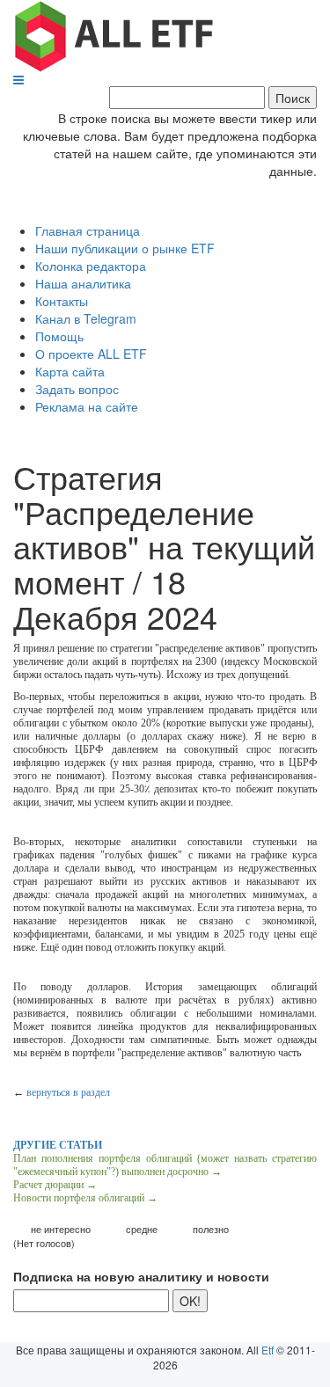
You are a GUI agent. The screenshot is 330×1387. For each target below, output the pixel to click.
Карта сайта (70, 371)
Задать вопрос (77, 389)
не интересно (61, 1229)
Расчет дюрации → (55, 1185)
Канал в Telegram (85, 318)
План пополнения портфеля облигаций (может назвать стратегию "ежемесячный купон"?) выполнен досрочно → (165, 1165)
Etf (267, 1349)
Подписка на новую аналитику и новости (141, 1276)
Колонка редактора (90, 265)
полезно (211, 1229)
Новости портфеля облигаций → (85, 1198)
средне (142, 1229)
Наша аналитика (83, 283)
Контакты (61, 301)
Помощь (59, 336)
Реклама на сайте (86, 406)
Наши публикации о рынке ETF (125, 248)
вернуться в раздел (68, 1092)
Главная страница (87, 230)
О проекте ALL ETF (91, 353)
